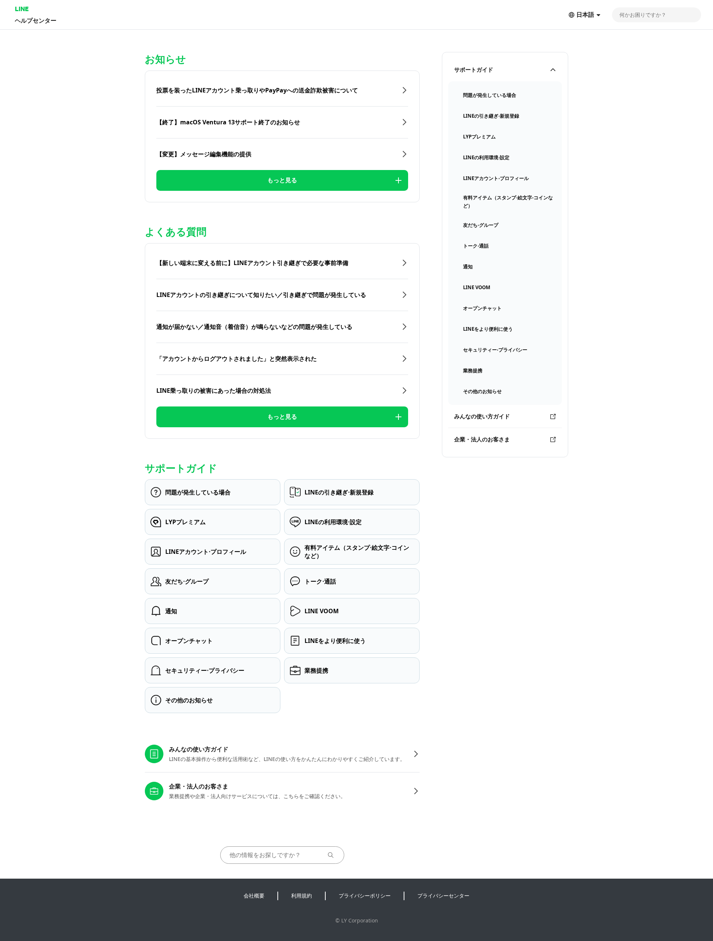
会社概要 (254, 895)
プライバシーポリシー (365, 895)
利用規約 (301, 895)
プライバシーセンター (443, 895)
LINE (22, 9)
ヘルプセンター (35, 20)
